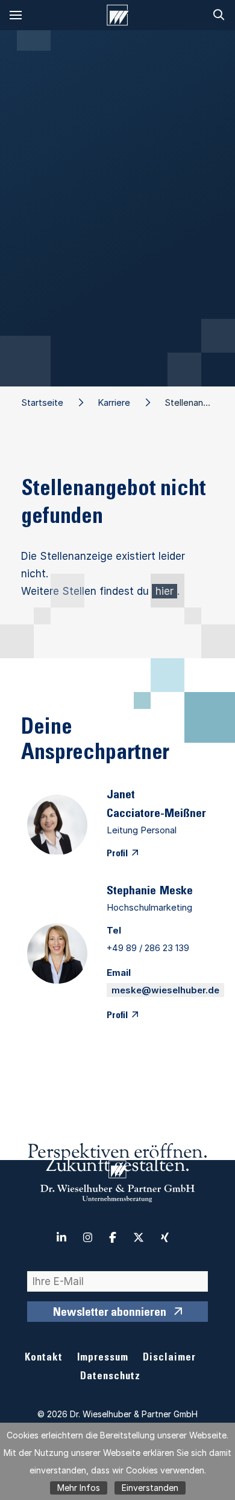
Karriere (114, 402)
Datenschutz (110, 1377)
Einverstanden (150, 1487)
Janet (121, 796)
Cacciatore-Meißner (156, 815)
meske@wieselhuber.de (165, 990)
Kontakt (44, 1358)
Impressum (102, 1358)
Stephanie (131, 892)
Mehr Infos (78, 1487)
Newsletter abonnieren (109, 1313)
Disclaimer (169, 1358)
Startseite (42, 402)
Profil (117, 854)
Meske (176, 892)
